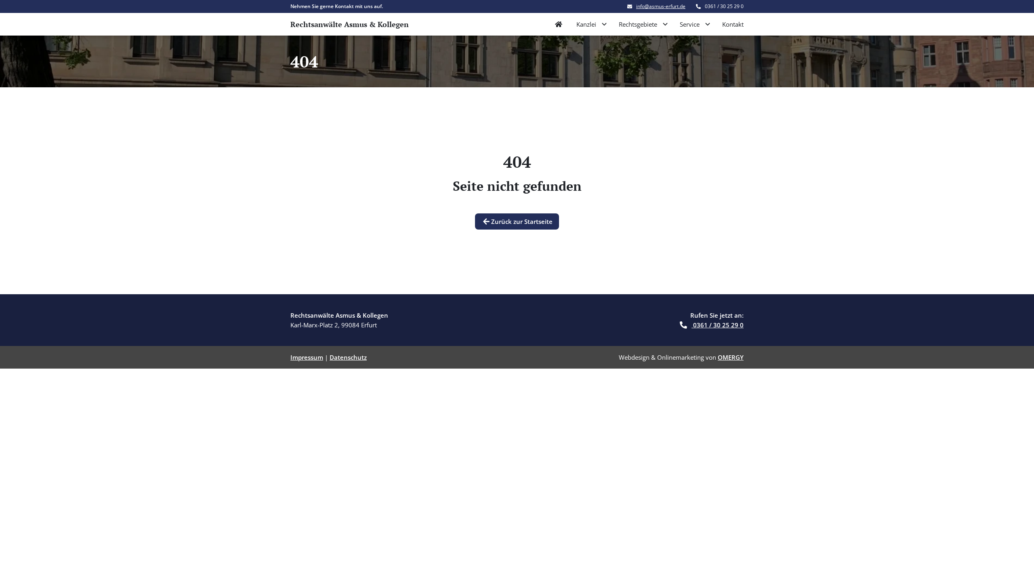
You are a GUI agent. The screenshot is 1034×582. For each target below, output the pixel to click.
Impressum (306, 357)
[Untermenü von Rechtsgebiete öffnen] (665, 24)
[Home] (558, 24)
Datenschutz (348, 357)
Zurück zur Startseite (522, 221)
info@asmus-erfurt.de (660, 6)
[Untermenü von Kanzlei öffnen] (604, 24)
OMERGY (731, 357)
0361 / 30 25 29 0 (717, 325)
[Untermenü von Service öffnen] (708, 24)
